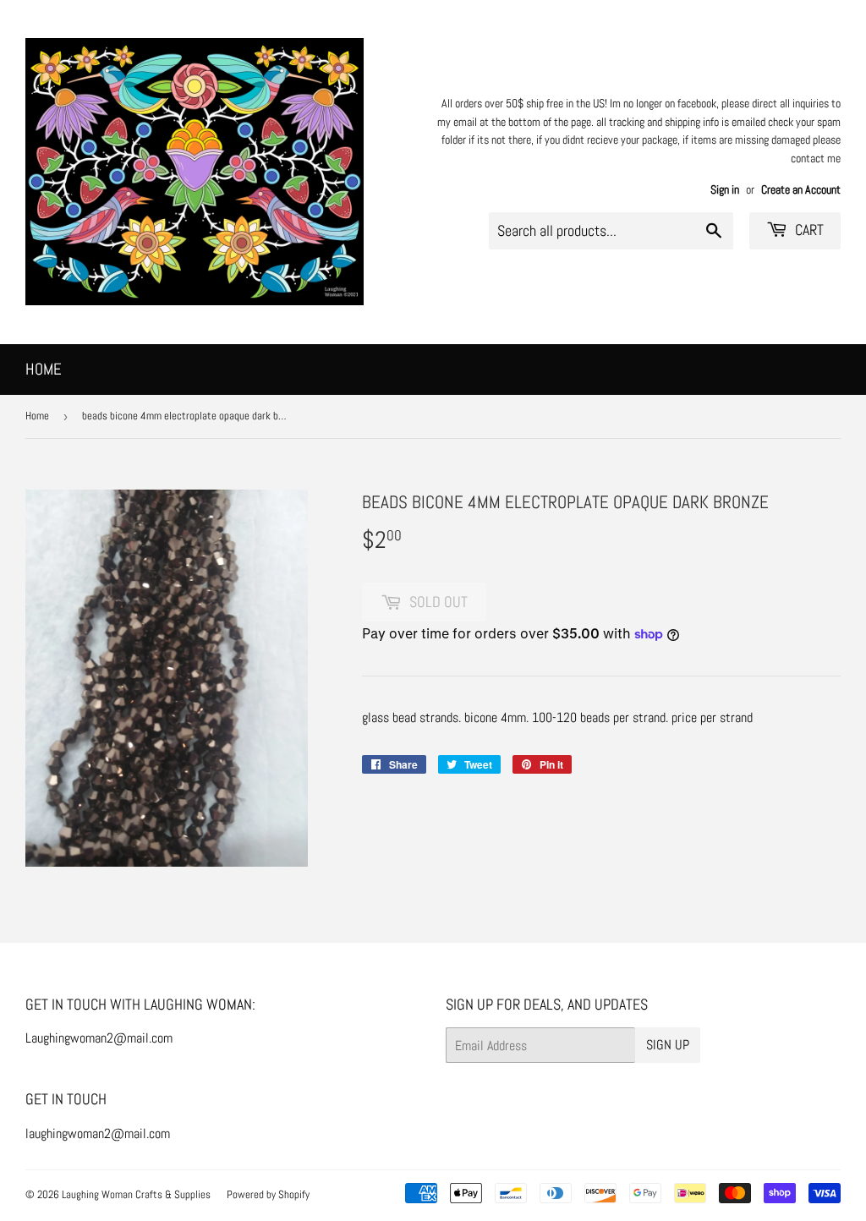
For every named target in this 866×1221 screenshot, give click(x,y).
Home (43, 369)
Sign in (724, 190)
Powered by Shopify (268, 1194)
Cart (808, 229)
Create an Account (801, 190)
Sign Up (667, 1045)
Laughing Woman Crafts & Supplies (136, 1194)
